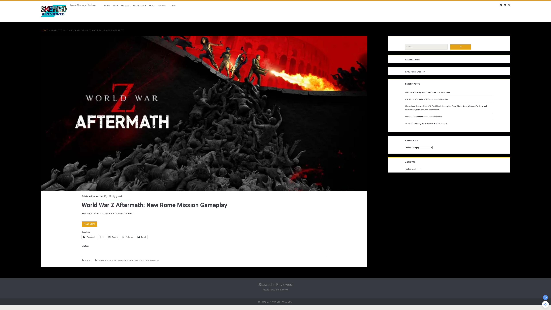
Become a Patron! (412, 60)
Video (172, 5)
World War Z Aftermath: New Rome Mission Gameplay (204, 113)
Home (107, 5)
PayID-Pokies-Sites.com (415, 72)
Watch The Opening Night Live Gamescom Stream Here (427, 92)
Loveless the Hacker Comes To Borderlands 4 (423, 117)
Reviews (162, 5)
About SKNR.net (122, 5)
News (152, 5)
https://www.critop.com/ (275, 301)
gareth (119, 196)
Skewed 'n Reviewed (275, 284)
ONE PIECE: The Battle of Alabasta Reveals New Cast (426, 99)
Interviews (139, 5)
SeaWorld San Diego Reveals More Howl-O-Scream (426, 123)
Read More (90, 224)
